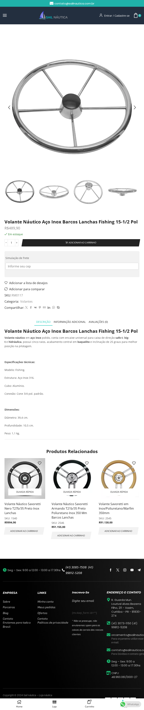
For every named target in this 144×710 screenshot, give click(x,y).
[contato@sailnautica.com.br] (108, 650)
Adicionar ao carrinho (82, 242)
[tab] (43, 321)
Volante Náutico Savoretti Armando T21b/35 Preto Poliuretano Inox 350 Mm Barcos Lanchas (70, 510)
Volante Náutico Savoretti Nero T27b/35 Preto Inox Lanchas (22, 508)
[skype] (58, 307)
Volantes (20, 31)
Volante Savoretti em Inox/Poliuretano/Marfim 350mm (116, 508)
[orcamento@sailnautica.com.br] (108, 635)
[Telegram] (139, 570)
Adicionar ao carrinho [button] (24, 530)
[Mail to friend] (44, 307)
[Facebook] (31, 307)
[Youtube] (132, 570)
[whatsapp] (53, 307)
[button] (4, 15)
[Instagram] (124, 570)
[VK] (35, 307)
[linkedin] (48, 307)
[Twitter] (26, 307)
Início (8, 31)
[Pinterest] (40, 307)
